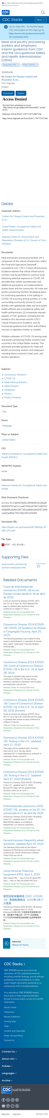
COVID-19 (9, 378)
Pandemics (9, 389)
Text (4, 411)
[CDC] (6, 12)
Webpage (7, 425)
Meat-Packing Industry (15, 382)
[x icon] (8, 1100)
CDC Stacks (13, 964)
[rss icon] (17, 1106)
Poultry (8, 393)
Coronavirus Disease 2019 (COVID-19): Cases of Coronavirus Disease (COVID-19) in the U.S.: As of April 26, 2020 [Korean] (24, 705)
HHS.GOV (5, 1114)
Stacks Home (10, 1007)
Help (6, 1026)
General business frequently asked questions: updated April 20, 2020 (23, 842)
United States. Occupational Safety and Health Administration (21, 228)
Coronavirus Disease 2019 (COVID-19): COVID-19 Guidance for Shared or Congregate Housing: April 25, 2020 (24, 630)
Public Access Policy (13, 1035)
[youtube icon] (4, 1106)
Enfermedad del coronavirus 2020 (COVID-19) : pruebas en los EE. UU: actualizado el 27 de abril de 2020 (24, 809)
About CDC (8, 1058)
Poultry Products (12, 397)
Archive (6, 1080)
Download (8, 93)
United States (8, 439)
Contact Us (9, 1040)
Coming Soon (10, 1021)
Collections (9, 1012)
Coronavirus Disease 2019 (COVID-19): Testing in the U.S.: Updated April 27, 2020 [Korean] (24, 775)
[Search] (43, 12)
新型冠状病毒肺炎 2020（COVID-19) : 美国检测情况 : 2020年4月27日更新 (23, 899)
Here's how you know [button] (10, 5)
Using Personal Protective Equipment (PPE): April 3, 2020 (21, 872)
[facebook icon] (4, 1100)
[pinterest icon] (8, 1106)
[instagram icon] (13, 1100)
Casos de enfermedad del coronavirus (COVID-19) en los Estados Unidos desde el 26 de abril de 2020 (24, 592)
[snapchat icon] (13, 1106)
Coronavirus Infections (15, 374)
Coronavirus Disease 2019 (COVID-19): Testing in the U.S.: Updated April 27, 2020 (24, 741)
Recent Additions (12, 1016)
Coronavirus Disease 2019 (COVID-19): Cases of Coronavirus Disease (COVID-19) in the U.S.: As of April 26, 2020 (24, 667)
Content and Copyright (14, 1030)
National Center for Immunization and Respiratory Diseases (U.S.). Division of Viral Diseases (24, 240)
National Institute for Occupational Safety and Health (24, 487)
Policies (6, 1066)
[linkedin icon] (17, 1100)
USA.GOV (17, 1114)
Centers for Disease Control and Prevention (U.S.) (23, 218)
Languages (8, 1073)
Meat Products (11, 386)
